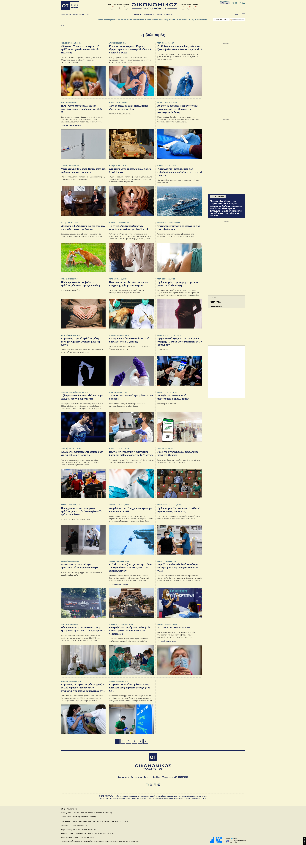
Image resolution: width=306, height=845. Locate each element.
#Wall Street (152, 20)
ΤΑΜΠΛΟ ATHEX (216, 306)
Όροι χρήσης (136, 777)
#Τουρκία (183, 20)
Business (148, 14)
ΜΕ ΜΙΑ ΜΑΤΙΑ (215, 302)
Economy (159, 14)
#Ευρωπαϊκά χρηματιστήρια (133, 20)
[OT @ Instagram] (240, 3)
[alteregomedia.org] (216, 842)
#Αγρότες (163, 20)
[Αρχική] (70, 5)
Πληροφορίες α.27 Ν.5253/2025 (175, 777)
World (169, 14)
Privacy (147, 777)
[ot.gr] (154, 9)
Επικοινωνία (123, 777)
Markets (138, 14)
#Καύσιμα (173, 20)
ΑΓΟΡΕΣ (213, 297)
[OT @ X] (236, 3)
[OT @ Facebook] (232, 3)
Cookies (156, 777)
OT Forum (224, 3)
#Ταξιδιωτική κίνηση (198, 20)
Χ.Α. (62, 25)
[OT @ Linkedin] (243, 3)
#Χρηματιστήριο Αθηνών (109, 20)
